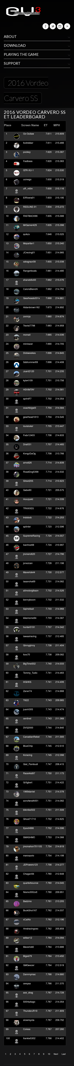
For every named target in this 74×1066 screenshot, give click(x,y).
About (10, 36)
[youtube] (67, 26)
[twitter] (53, 26)
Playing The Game (21, 54)
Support (12, 63)
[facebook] (46, 26)
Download (15, 45)
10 (49, 1053)
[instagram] (60, 26)
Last (64, 1053)
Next (56, 1053)
